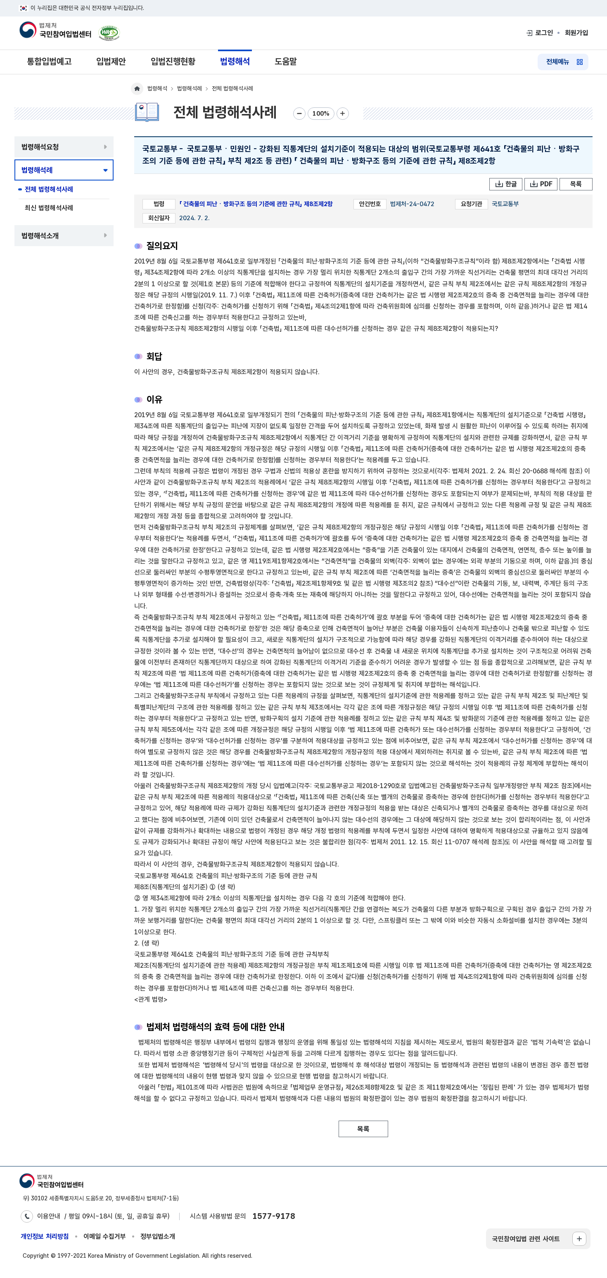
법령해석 (235, 61)
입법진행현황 (173, 61)
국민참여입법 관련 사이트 (526, 1239)
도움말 (286, 61)
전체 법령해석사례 (49, 189)
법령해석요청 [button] (40, 147)
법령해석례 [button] (36, 170)
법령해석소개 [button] (40, 235)
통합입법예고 (49, 61)
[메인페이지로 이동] (55, 31)
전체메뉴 (557, 62)
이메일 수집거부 (104, 1236)
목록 (576, 184)
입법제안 (111, 61)
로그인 (544, 33)
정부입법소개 (157, 1236)
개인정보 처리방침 (45, 1236)
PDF (546, 184)
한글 (511, 184)
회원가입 (576, 33)
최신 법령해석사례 (49, 208)
